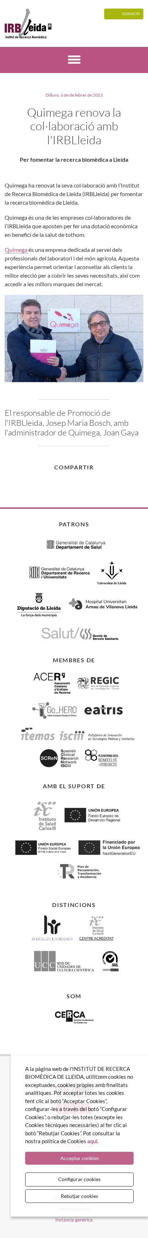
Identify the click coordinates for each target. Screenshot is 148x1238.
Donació (131, 13)
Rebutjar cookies (79, 1196)
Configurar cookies (79, 1179)
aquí (92, 1141)
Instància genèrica (74, 1220)
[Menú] (74, 60)
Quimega (16, 249)
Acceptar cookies (79, 1158)
